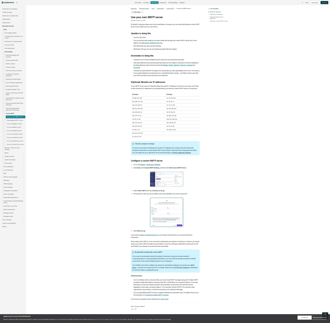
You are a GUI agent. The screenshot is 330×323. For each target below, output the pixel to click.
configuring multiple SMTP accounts (156, 295)
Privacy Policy (100, 319)
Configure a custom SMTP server (219, 21)
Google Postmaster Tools (13, 89)
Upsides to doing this (215, 12)
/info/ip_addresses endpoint (182, 153)
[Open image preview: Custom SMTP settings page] (166, 179)
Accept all (304, 317)
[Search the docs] (302, 2)
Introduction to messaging (9, 9)
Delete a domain (10, 63)
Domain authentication (12, 60)
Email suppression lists (12, 86)
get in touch (164, 299)
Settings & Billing (173, 2)
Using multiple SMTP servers (15, 120)
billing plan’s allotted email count (151, 43)
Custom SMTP (170, 8)
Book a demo (315, 2)
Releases (182, 2)
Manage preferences (319, 317)
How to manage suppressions (14, 82)
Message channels (144, 8)
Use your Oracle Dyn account (15, 144)
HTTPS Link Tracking (181, 267)
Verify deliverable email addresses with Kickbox (12, 109)
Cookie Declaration (114, 319)
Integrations (163, 2)
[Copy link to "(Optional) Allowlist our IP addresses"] (166, 82)
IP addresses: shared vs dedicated (12, 74)
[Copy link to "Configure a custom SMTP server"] (164, 161)
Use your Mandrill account (14, 130)
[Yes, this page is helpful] (132, 309)
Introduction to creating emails (13, 41)
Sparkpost (136, 67)
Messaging (154, 2)
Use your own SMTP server (15, 117)
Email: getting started (10, 33)
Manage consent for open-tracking (12, 148)
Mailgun (165, 65)
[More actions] (142, 12)
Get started (138, 2)
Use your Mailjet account (14, 127)
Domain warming (10, 67)
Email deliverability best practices (12, 56)
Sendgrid (189, 65)
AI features (146, 2)
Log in (307, 2)
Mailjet (171, 65)
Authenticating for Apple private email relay (15, 98)
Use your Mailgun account (14, 123)
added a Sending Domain (148, 235)
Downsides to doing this (216, 14)
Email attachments (10, 48)
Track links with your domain (14, 70)
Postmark (183, 65)
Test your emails (9, 45)
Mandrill (176, 65)
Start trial (324, 2)
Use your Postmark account (15, 134)
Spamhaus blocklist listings (13, 79)
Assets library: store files (10, 206)
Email (153, 8)
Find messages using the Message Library (13, 201)
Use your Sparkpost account (15, 141)
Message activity (8, 216)
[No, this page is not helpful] (135, 309)
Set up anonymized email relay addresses (14, 104)
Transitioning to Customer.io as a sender (14, 37)
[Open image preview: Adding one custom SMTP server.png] (166, 212)
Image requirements (9, 209)
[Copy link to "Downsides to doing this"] (155, 56)
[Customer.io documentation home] (8, 2)
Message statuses (9, 213)
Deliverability (160, 8)
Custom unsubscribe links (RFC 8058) (14, 93)
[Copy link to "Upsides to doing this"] (152, 33)
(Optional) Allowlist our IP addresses (216, 17)
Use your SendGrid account (15, 137)
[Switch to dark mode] (16, 2)
